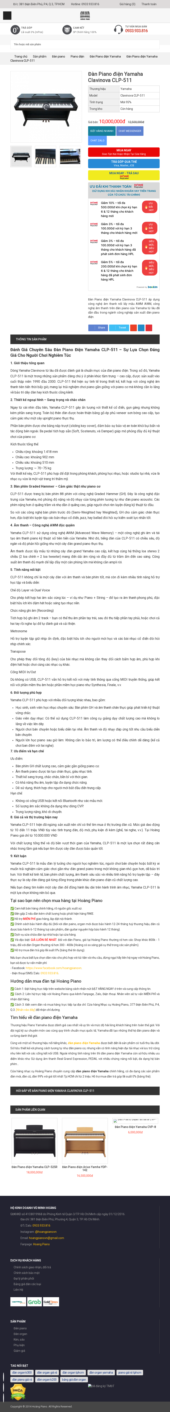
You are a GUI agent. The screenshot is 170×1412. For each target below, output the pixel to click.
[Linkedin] (141, 328)
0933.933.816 (90, 4)
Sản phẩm (39, 56)
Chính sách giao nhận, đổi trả (32, 1267)
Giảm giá (19, 1350)
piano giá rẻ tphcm (129, 1372)
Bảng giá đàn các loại (27, 1284)
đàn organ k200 (47, 1379)
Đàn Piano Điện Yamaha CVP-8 (85, 1127)
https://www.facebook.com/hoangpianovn (53, 968)
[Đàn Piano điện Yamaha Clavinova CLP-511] (21, 156)
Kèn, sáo (19, 1339)
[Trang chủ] (85, 15)
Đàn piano (58, 56)
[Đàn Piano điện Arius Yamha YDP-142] (34, 1141)
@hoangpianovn (46, 1231)
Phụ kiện (19, 1345)
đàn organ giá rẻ (47, 1372)
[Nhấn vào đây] (25, 1009)
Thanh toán (149, 4)
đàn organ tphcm (73, 1372)
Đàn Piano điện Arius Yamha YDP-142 (34, 1169)
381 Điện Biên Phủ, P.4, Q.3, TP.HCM (41, 4)
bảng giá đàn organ (74, 1379)
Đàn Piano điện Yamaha (105, 56)
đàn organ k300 (22, 1372)
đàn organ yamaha (101, 1372)
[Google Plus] (133, 328)
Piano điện (77, 56)
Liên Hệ (18, 1289)
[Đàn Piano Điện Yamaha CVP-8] (85, 1121)
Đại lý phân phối (24, 1278)
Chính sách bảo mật (27, 1273)
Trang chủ (20, 56)
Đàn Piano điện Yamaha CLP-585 (135, 1127)
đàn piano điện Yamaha (84, 1043)
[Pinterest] (149, 328)
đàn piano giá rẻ (22, 1379)
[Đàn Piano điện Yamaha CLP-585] (135, 1121)
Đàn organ (20, 1334)
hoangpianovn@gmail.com (46, 1238)
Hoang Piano (41, 1244)
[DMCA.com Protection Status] (18, 1399)
